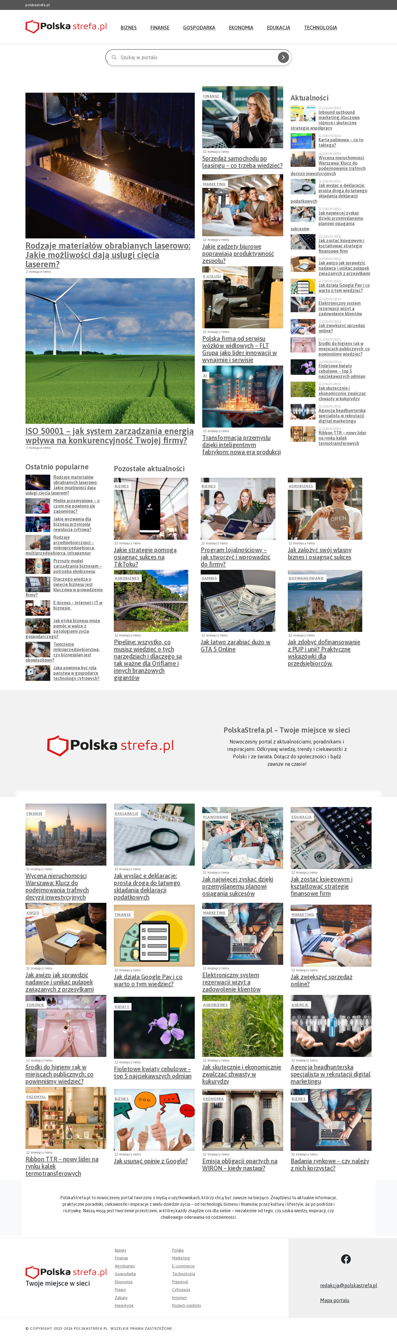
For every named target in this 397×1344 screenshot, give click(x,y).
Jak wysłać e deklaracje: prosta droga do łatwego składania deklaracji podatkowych (147, 881)
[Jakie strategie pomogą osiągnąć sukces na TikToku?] (151, 509)
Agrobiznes (301, 486)
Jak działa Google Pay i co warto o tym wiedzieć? (148, 980)
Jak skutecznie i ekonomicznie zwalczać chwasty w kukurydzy (241, 1072)
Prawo (120, 1289)
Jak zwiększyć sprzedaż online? (321, 980)
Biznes (129, 27)
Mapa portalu (335, 1300)
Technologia (320, 27)
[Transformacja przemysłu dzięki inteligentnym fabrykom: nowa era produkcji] (242, 397)
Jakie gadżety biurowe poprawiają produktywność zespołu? (238, 252)
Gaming (209, 578)
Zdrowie (35, 1005)
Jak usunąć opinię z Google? (151, 1160)
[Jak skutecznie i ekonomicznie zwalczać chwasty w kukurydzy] (242, 1026)
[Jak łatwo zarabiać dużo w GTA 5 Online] (238, 601)
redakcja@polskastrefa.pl (348, 1285)
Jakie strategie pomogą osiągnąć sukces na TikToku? (145, 555)
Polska (178, 1250)
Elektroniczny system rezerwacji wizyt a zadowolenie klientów (231, 980)
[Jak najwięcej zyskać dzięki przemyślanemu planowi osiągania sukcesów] (242, 838)
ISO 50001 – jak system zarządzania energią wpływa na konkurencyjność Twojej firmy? (109, 435)
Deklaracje (126, 813)
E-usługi (212, 276)
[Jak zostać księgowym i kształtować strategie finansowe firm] (331, 838)
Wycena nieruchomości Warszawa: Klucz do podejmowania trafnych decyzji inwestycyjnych (57, 881)
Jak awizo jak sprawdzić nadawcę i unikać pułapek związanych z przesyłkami (59, 980)
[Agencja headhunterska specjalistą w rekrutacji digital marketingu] (331, 1026)
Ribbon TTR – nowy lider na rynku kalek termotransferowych (61, 1164)
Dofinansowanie (306, 578)
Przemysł (36, 1097)
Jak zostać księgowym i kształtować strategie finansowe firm (321, 885)
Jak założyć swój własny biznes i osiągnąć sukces (320, 553)
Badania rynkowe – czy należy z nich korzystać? (330, 1164)
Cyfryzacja (181, 1289)
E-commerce (183, 1266)
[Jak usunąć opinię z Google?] (154, 1120)
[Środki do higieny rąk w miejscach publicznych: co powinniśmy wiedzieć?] (65, 1026)
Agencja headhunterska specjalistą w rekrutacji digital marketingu (330, 1072)
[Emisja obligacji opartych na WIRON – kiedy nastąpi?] (242, 1120)
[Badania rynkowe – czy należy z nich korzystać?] (331, 1120)
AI (205, 375)
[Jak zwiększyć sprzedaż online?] (331, 936)
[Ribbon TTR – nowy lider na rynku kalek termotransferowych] (65, 1118)
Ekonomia (241, 27)
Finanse (159, 27)
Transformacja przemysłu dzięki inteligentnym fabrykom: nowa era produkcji (241, 443)
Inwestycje (124, 1305)
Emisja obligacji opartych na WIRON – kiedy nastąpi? (239, 1164)
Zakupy (121, 1297)
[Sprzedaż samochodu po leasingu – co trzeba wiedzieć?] (242, 117)
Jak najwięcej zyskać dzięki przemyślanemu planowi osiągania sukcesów (237, 885)
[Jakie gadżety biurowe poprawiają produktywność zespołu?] (242, 205)
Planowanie (216, 817)
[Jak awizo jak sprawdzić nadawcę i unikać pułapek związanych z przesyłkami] (65, 934)
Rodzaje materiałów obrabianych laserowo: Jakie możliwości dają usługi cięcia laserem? (107, 255)
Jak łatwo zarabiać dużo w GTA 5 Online (235, 645)
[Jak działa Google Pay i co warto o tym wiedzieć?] (154, 936)
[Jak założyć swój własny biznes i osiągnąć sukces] (325, 509)
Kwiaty (122, 1007)
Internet (179, 1297)
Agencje (300, 1005)
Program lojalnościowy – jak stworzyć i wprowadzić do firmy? (235, 555)
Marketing (214, 184)
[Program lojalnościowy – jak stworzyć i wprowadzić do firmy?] (238, 509)
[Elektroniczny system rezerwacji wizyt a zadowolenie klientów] (242, 934)
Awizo (32, 913)
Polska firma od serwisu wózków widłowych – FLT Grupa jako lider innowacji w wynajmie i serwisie (239, 344)
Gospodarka (199, 27)
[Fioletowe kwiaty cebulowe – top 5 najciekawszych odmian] (154, 1028)
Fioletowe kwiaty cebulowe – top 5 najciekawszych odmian (153, 1072)
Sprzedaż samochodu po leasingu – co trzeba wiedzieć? (242, 162)
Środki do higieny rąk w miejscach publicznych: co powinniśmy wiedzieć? (59, 1072)
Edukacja (278, 27)
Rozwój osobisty (186, 1305)
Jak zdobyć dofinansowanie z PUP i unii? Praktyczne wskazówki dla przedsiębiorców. (324, 647)
